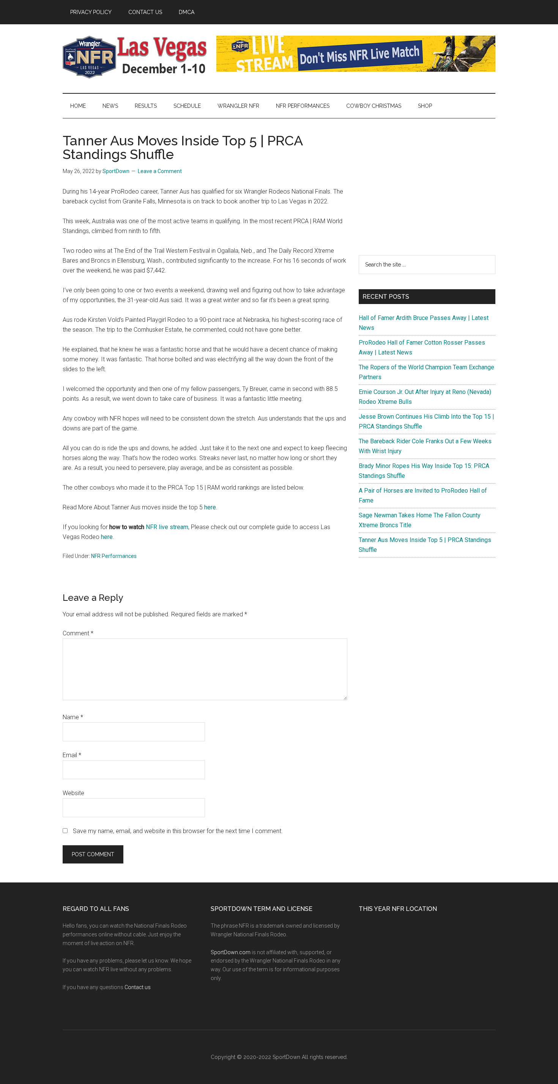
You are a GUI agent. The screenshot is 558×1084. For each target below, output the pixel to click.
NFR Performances (114, 556)
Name (73, 717)
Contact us (138, 987)
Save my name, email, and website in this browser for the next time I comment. (178, 831)
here (210, 507)
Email (72, 755)
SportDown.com (231, 952)
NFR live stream (167, 527)
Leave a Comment (160, 171)
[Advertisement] (427, 187)
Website (73, 793)
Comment (78, 633)
